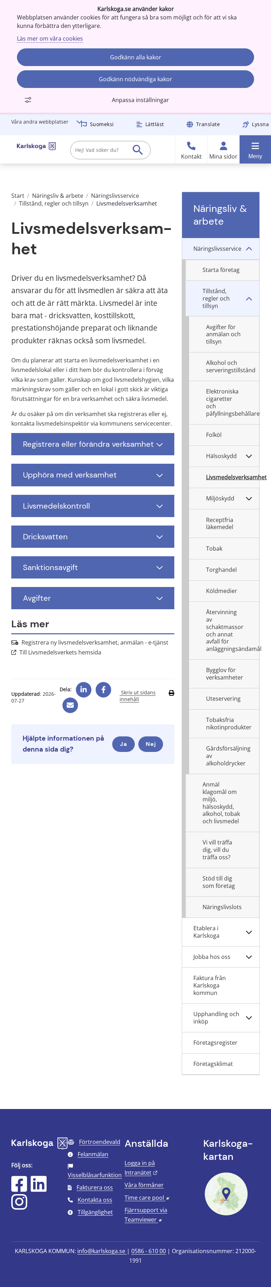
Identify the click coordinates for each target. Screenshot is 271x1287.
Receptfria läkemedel (219, 523)
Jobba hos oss (211, 957)
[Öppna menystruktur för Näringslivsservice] (248, 248)
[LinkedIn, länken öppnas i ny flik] (39, 1188)
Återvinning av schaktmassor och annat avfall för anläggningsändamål (232, 630)
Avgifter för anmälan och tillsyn (223, 334)
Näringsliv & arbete (57, 196)
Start (17, 196)
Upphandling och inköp (216, 1017)
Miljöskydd (220, 498)
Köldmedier (221, 591)
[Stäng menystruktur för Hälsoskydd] (248, 456)
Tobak (214, 548)
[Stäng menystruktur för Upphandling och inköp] (248, 1018)
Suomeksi (102, 124)
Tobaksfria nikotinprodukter (229, 723)
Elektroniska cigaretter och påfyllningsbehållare (232, 402)
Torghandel (221, 570)
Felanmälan (93, 1154)
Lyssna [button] (260, 124)
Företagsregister (215, 1042)
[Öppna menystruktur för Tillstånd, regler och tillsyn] (248, 299)
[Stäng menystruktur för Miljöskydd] (248, 498)
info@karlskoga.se (102, 1251)
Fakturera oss (95, 1187)
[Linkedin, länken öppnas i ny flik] (83, 687)
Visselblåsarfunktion (95, 1175)
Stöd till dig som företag (219, 882)
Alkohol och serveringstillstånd (230, 366)
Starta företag (221, 270)
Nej (151, 744)
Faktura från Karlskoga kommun (209, 985)
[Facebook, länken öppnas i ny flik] (103, 687)
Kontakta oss (95, 1200)
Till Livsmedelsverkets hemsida (60, 652)
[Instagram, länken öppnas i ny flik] (19, 1206)
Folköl (214, 435)
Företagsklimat (213, 1064)
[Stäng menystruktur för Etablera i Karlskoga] (248, 932)
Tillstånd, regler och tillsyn (54, 203)
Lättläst (154, 124)
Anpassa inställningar (140, 100)
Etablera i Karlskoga (206, 931)
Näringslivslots (222, 907)
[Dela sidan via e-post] (70, 702)
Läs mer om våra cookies (50, 38)
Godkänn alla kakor (135, 57)
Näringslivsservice (115, 196)
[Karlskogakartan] (226, 1214)
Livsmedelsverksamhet (232, 477)
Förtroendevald (99, 1142)
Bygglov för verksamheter (224, 673)
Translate (208, 124)
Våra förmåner (144, 1185)
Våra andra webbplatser (39, 121)
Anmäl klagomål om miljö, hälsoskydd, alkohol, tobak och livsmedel (221, 803)
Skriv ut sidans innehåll (138, 695)
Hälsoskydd (221, 456)
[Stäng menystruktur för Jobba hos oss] (248, 957)
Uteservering (223, 698)
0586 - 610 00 (148, 1251)
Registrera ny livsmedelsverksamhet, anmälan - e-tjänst (95, 642)
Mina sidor (223, 156)
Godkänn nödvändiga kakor (135, 79)
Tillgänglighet (95, 1212)
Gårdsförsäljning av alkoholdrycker (228, 756)
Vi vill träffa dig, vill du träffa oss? (217, 849)
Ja (123, 744)
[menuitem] (220, 248)
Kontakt (191, 156)
